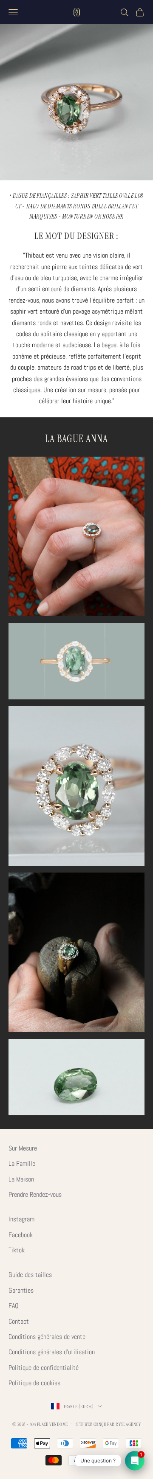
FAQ (13, 1305)
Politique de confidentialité (43, 1367)
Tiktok (16, 1250)
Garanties (21, 1290)
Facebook (20, 1234)
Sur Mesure (22, 1148)
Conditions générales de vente (46, 1336)
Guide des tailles (30, 1274)
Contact (18, 1321)
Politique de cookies (34, 1382)
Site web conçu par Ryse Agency (108, 1424)
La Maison (21, 1179)
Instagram (21, 1219)
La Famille (21, 1163)
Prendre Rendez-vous (35, 1194)
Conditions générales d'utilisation (51, 1351)
